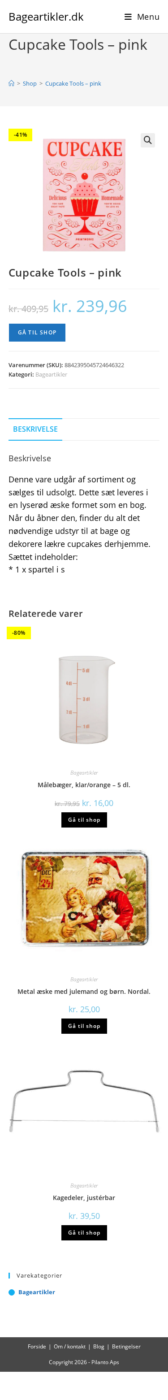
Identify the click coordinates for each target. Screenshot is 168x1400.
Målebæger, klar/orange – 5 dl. (84, 784)
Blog (98, 1346)
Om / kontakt (70, 1346)
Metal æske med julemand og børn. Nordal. (84, 991)
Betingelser (126, 1346)
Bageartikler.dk (46, 16)
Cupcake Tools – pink (73, 83)
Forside (37, 1346)
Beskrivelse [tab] (35, 429)
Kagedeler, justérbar (84, 1197)
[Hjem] (11, 83)
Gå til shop (37, 332)
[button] (148, 140)
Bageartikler (51, 374)
